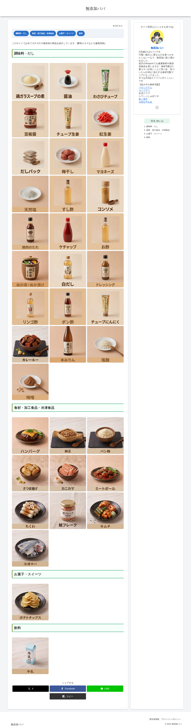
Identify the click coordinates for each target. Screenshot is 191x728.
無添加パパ (157, 47)
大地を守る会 (146, 102)
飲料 (81, 33)
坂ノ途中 (143, 99)
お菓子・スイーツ (66, 33)
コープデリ (144, 90)
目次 (153, 121)
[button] (68, 696)
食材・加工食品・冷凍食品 (43, 33)
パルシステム (145, 87)
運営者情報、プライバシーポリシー (165, 719)
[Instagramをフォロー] (157, 107)
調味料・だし (21, 33)
